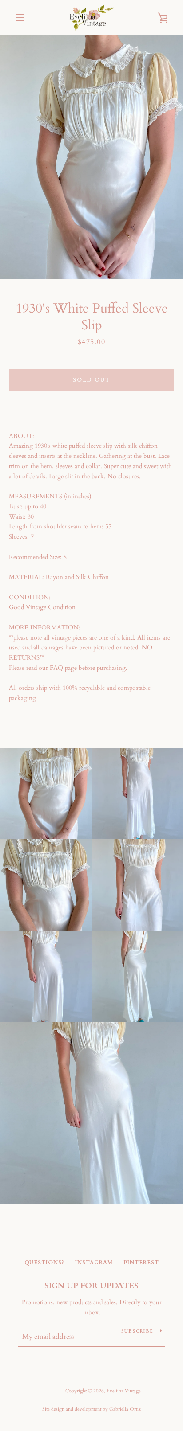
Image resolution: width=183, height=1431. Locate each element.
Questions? (44, 1262)
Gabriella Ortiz (125, 1409)
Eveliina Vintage (124, 1391)
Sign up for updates (91, 1285)
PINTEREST (141, 1262)
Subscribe (137, 1331)
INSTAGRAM (94, 1262)
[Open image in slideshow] (91, 157)
